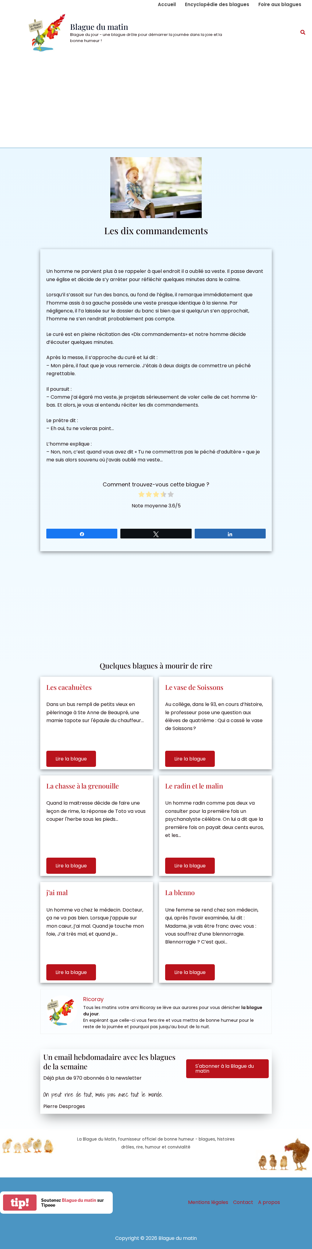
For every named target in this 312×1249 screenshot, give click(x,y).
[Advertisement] (156, 102)
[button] (303, 33)
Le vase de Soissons (194, 687)
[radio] (141, 495)
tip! (20, 1202)
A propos (269, 1202)
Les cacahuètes (69, 687)
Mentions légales (208, 1202)
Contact (243, 1202)
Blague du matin (99, 26)
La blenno (180, 892)
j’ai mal (57, 892)
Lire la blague (71, 758)
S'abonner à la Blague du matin (224, 1068)
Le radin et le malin (194, 785)
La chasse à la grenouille (82, 785)
